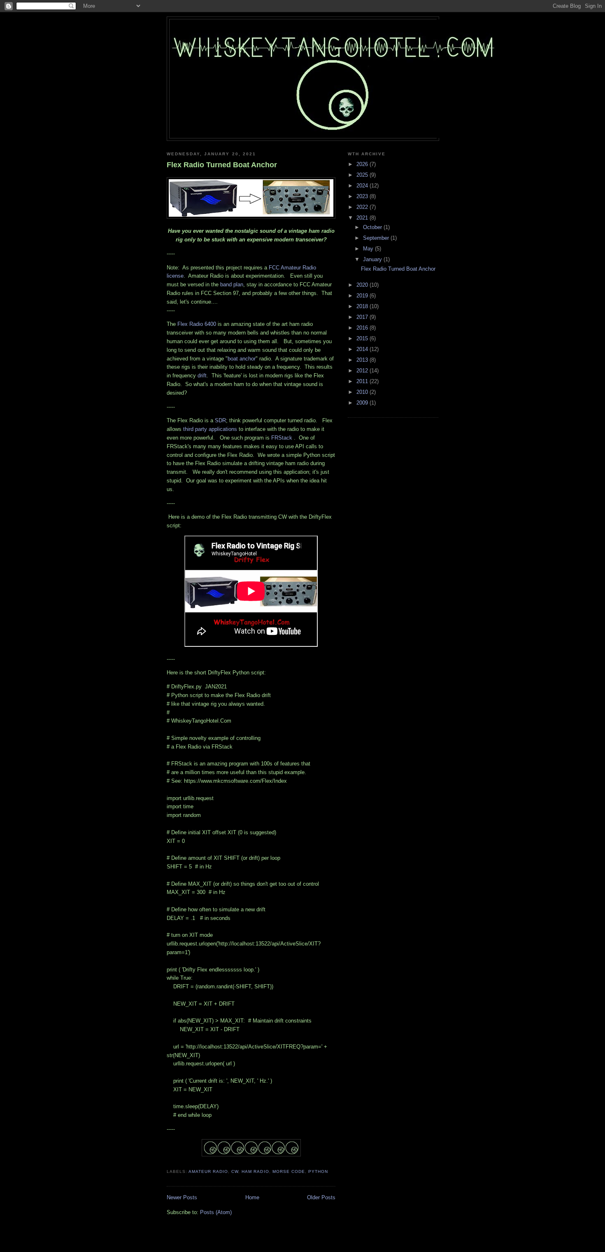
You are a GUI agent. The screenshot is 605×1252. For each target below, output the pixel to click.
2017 (363, 317)
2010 (363, 392)
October (373, 227)
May (369, 249)
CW (234, 1171)
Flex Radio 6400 (196, 324)
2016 (363, 328)
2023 (363, 196)
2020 (363, 285)
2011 (363, 381)
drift (202, 375)
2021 (363, 218)
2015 (363, 338)
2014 (363, 349)
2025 (363, 175)
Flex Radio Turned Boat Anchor (222, 165)
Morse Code (288, 1171)
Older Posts (321, 1197)
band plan (231, 284)
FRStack (281, 438)
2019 (363, 296)
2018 (363, 306)
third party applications (210, 429)
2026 (363, 164)
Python (318, 1171)
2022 (363, 207)
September (377, 238)
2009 (363, 403)
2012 (363, 370)
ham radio (255, 1171)
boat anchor (242, 359)
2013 (363, 360)
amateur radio (208, 1171)
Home (252, 1197)
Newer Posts (182, 1197)
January (373, 259)
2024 (363, 186)
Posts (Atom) (216, 1212)
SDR (220, 420)
